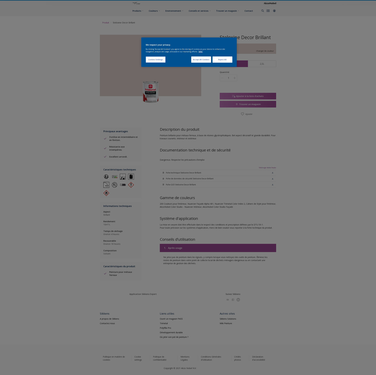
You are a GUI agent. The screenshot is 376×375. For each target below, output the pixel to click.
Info (200, 51)
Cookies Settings (155, 59)
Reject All (222, 59)
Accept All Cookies (201, 59)
